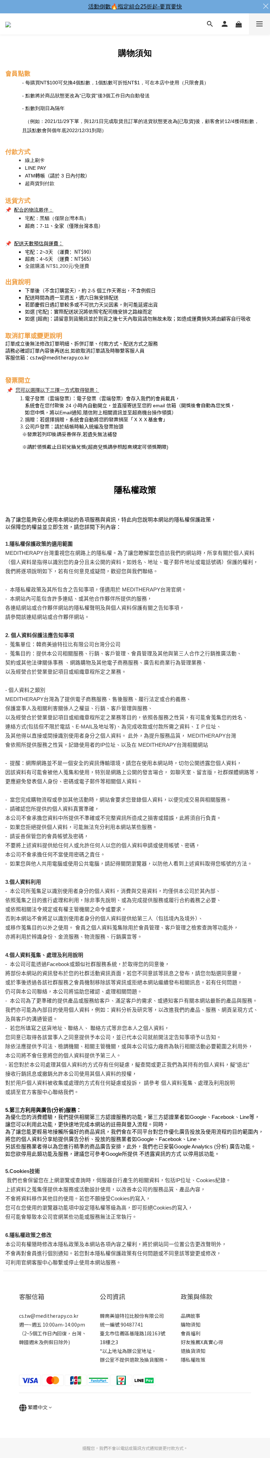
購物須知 (190, 1324)
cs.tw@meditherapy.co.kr (59, 357)
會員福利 (190, 1333)
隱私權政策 (193, 1359)
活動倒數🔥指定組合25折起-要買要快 (135, 6)
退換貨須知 (193, 1350)
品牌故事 (190, 1315)
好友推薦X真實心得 (202, 1342)
